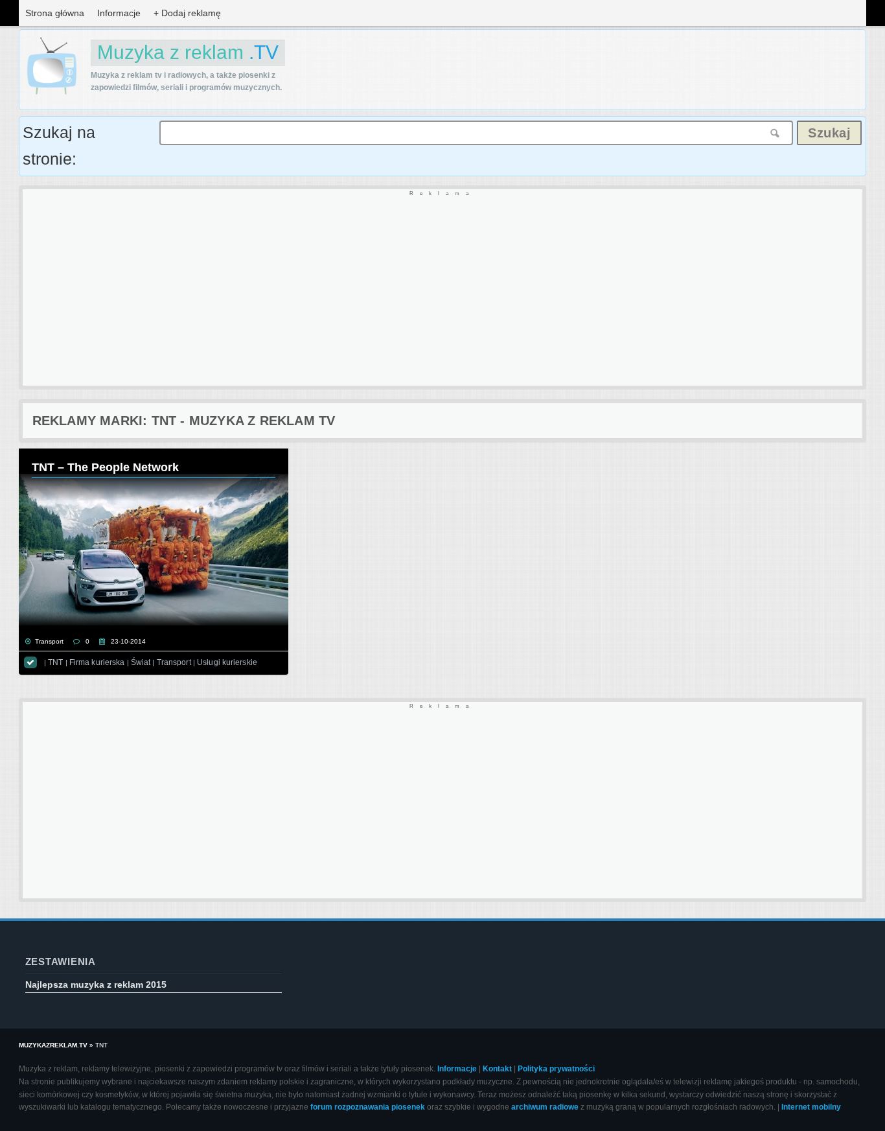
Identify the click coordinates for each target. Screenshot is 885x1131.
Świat (141, 662)
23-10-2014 (128, 641)
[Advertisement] (411, 288)
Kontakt (497, 1068)
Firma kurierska (97, 662)
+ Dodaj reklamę (187, 13)
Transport (49, 641)
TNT (55, 662)
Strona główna (54, 13)
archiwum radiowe (545, 1107)
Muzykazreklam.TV (53, 1045)
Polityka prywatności (556, 1068)
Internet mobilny (811, 1107)
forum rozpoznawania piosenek (367, 1107)
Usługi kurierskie (227, 662)
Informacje (119, 13)
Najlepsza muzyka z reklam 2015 (96, 984)
